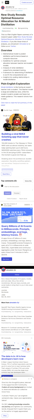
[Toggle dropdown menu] (31, 110)
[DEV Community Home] (7, 2)
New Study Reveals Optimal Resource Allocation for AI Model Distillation (16, 39)
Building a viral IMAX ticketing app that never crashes (15, 136)
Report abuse (23, 198)
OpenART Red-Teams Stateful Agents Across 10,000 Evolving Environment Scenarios (16, 309)
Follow (17, 275)
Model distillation (7, 87)
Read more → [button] (7, 377)
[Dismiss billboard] (31, 378)
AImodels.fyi (23, 44)
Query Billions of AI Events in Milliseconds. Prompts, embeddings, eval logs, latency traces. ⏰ (16, 230)
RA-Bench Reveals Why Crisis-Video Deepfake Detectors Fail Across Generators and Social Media (16, 319)
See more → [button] (7, 259)
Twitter (13, 46)
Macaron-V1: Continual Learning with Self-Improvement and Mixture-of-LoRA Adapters (16, 330)
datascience (6, 31)
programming (23, 28)
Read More (6, 174)
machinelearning (7, 28)
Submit (7, 193)
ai (16, 28)
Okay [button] (5, 415)
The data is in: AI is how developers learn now (13, 357)
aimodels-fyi (10, 7)
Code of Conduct (12, 198)
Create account (27, 2)
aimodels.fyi (19, 10)
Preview (16, 193)
